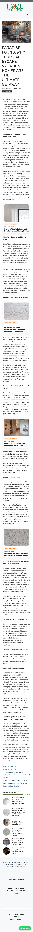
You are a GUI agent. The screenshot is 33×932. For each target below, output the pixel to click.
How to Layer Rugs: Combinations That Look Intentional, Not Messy (14, 329)
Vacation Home (7, 91)
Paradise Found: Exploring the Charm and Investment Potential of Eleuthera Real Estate (16, 783)
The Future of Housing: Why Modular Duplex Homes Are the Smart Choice (16, 775)
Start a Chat (26, 928)
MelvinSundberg (6, 88)
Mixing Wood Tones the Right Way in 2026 (18, 851)
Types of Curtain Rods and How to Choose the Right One (16, 230)
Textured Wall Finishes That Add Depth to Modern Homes (16, 554)
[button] (22, 14)
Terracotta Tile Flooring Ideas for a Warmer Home (18, 842)
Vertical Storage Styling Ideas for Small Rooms (14, 445)
